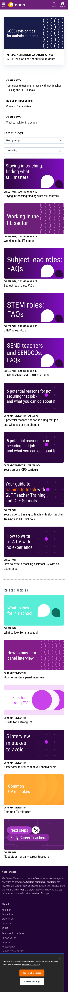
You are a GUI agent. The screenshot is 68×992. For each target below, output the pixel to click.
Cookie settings (32, 981)
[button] (54, 5)
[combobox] (34, 140)
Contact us (7, 914)
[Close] (59, 958)
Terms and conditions (13, 933)
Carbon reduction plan (13, 951)
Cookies (6, 942)
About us (6, 909)
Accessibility (8, 946)
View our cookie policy (31, 964)
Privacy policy (9, 937)
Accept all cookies (32, 973)
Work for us (8, 918)
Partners (6, 923)
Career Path (13, 80)
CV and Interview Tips (19, 101)
